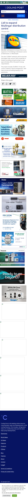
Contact (3, 462)
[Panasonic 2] (12, 258)
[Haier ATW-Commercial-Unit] (12, 186)
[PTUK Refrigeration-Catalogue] (12, 329)
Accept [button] (14, 495)
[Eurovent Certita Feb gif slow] (14, 311)
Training (3, 456)
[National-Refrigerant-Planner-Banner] (14, 2)
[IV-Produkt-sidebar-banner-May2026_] (12, 168)
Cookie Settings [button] (6, 495)
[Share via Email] (14, 83)
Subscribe (21, 16)
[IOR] (12, 401)
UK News (3, 440)
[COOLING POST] (12, 365)
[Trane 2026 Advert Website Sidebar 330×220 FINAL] (12, 133)
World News (15, 19)
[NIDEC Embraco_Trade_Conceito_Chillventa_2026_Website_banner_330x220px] (12, 276)
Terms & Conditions (6, 468)
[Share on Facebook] (3, 83)
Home (9, 19)
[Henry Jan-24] (14, 150)
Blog (2, 453)
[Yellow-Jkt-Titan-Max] (13, 115)
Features (3, 443)
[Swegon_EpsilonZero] (14, 293)
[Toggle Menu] (2, 16)
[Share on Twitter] (10, 83)
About (2, 459)
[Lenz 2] (12, 383)
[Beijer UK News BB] (14, 75)
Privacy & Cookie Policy (7, 471)
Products (3, 446)
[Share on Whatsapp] (6, 83)
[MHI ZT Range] (14, 204)
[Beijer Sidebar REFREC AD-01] (14, 97)
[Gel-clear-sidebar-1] (14, 347)
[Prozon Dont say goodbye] (14, 222)
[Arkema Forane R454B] (14, 240)
